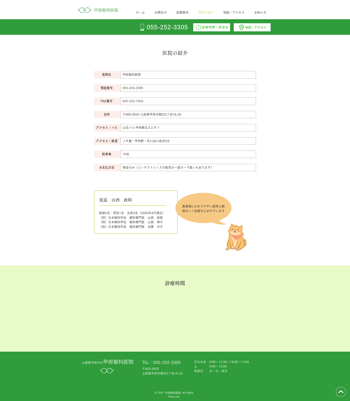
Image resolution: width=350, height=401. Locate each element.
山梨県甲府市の (107, 362)
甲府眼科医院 (106, 10)
